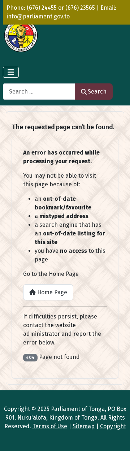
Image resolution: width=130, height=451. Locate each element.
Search (97, 91)
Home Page (51, 292)
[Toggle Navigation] (11, 72)
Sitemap (84, 426)
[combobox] (39, 91)
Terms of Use (49, 426)
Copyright (113, 426)
